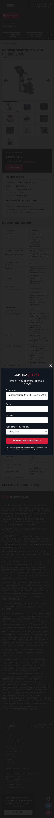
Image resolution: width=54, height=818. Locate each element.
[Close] (50, 365)
